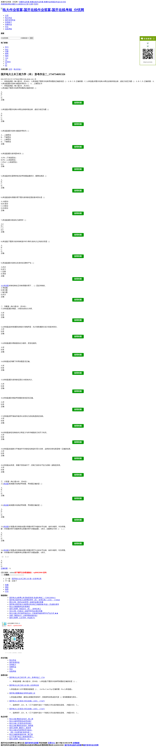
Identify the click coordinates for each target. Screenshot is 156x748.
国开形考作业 (14, 662)
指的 (6, 56)
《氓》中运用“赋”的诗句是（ (20, 732)
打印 (6, 591)
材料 (6, 53)
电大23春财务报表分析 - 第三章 (21, 734)
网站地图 (11, 4)
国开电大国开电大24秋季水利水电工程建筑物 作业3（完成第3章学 (34, 604)
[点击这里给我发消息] (148, 43)
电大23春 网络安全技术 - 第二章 (21, 719)
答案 (6, 568)
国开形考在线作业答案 (73, 745)
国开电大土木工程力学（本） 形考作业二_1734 (27, 677)
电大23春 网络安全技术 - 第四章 (21, 725)
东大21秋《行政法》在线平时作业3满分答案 (25, 611)
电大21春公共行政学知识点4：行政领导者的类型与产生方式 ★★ (33, 613)
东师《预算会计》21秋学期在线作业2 (23, 615)
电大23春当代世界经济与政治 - (20, 730)
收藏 (6, 585)
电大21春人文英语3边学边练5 (20, 723)
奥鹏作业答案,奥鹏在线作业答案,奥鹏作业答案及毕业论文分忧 (42, 2)
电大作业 (17, 69)
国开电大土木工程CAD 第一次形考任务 (26, 579)
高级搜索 (4, 4)
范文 (11, 669)
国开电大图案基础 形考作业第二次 (22, 693)
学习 (6, 47)
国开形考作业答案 (32, 743)
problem (8, 62)
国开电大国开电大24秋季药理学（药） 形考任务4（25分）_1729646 (34, 600)
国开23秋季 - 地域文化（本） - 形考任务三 (25, 609)
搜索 (31, 38)
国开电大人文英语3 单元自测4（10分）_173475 (27, 701)
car (6, 60)
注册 (31, 4)
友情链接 (76, 743)
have (6, 49)
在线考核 (12, 671)
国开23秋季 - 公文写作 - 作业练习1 (22, 618)
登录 (36, 4)
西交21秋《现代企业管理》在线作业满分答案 (26, 602)
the (6, 65)
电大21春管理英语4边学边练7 (20, 721)
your (6, 58)
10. (6, 63)
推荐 (6, 589)
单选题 (6, 285)
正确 (2, 568)
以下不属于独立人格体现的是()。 (21, 737)
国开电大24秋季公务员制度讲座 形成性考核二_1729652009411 (32, 598)
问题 (6, 51)
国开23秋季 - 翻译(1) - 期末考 (20, 728)
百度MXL (51, 743)
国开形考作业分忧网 (90, 745)
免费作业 (12, 667)
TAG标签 (18, 4)
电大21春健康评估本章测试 (19, 606)
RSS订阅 (25, 4)
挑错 (6, 587)
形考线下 (12, 664)
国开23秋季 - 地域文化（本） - (20, 739)
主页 (10, 69)
